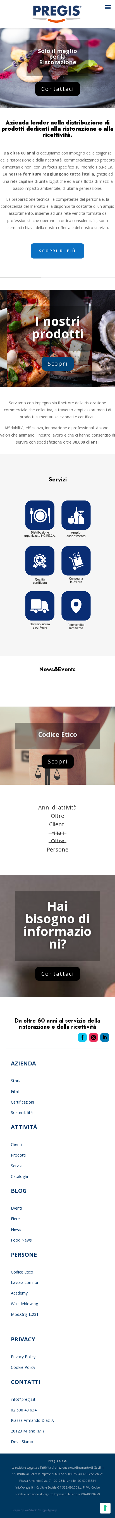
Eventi (16, 1208)
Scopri (58, 363)
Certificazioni (22, 1102)
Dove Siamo (22, 1441)
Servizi (16, 1165)
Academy (19, 1293)
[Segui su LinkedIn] (104, 1037)
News (16, 1229)
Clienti (16, 1144)
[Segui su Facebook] (82, 1037)
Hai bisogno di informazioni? (57, 924)
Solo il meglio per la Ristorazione (57, 56)
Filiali (15, 1091)
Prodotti (18, 1155)
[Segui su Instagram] (93, 1037)
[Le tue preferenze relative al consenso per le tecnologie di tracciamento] (105, 1508)
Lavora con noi (24, 1282)
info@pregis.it (23, 1399)
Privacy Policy (24, 1356)
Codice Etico (57, 734)
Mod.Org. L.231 (25, 1314)
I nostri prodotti (57, 327)
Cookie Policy (23, 1367)
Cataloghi (19, 1176)
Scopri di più (57, 250)
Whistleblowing (24, 1303)
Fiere (15, 1218)
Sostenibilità (22, 1112)
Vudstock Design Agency (41, 1510)
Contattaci (57, 89)
